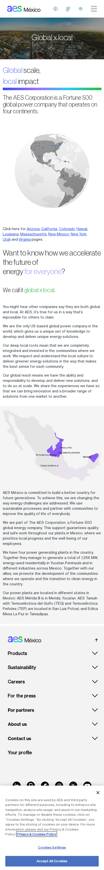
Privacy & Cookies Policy (36, 834)
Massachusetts (33, 234)
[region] (52, 828)
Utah (7, 239)
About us (17, 724)
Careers (16, 681)
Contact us (19, 738)
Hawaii (81, 229)
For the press (22, 695)
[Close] (97, 792)
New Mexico (58, 234)
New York (78, 234)
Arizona (33, 229)
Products (17, 653)
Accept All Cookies (52, 861)
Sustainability (22, 667)
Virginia (25, 239)
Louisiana (11, 234)
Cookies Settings (52, 847)
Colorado (67, 229)
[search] (80, 8)
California (49, 229)
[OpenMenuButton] (55, 8)
